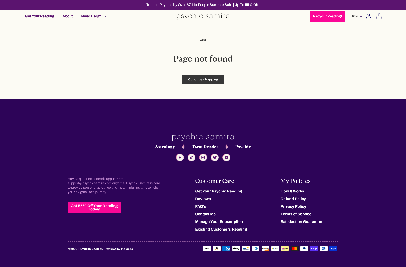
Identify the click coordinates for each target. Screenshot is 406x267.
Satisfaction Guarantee (301, 222)
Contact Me (205, 214)
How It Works (292, 191)
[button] (92, 16)
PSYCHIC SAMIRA (90, 249)
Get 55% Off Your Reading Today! (94, 207)
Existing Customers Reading (221, 229)
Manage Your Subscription (219, 222)
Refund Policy (293, 199)
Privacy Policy (293, 206)
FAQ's (200, 206)
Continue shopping (203, 79)
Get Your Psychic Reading (218, 191)
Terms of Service (296, 214)
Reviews (203, 199)
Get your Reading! (327, 16)
